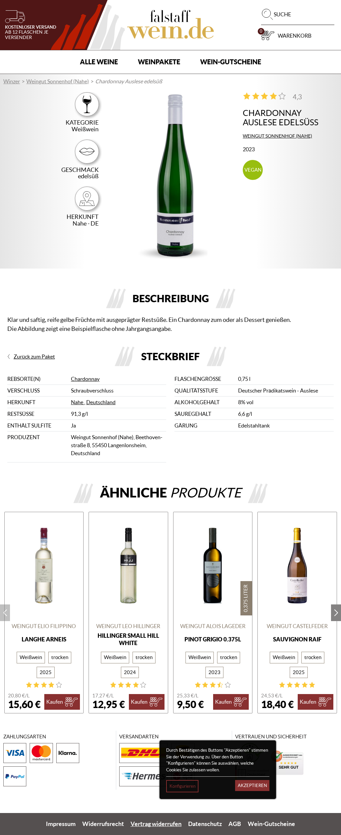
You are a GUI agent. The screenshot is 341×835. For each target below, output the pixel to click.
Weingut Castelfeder (297, 626)
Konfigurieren (182, 786)
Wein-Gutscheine (230, 62)
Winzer (11, 81)
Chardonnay (85, 379)
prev (5, 612)
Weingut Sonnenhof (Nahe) (57, 81)
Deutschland (101, 402)
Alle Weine (99, 62)
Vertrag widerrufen (156, 824)
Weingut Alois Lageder (212, 626)
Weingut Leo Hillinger (128, 626)
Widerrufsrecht (103, 824)
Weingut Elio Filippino (44, 626)
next (336, 612)
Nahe (77, 402)
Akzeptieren (252, 785)
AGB (234, 824)
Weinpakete (159, 62)
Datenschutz (205, 824)
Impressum (61, 824)
